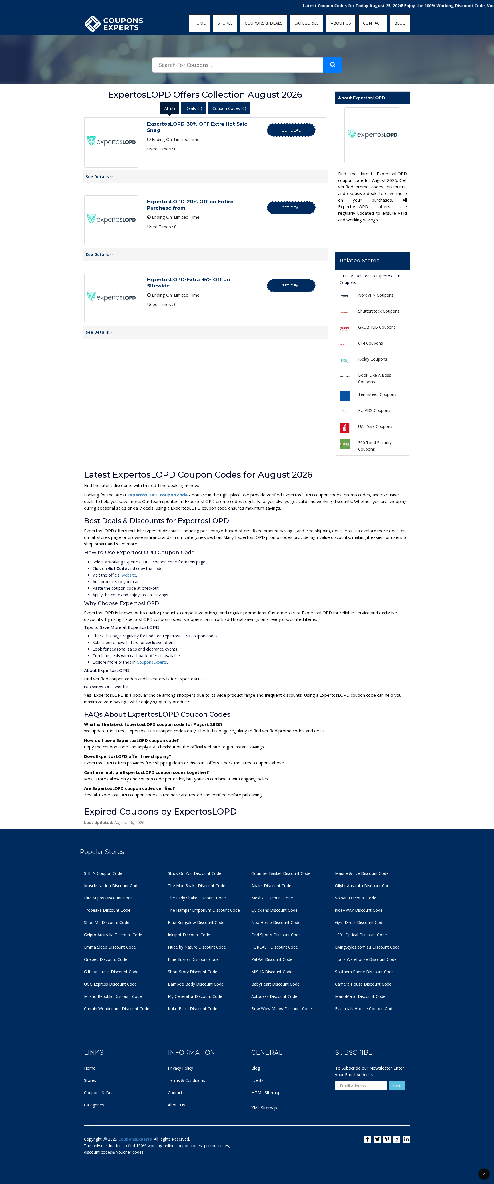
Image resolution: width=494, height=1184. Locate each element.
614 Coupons (370, 343)
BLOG (399, 23)
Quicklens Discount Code (274, 910)
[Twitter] (377, 1139)
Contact (175, 1092)
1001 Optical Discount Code (361, 934)
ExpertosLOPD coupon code (158, 495)
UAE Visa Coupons (375, 426)
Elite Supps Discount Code (108, 898)
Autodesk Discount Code (274, 996)
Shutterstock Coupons (378, 311)
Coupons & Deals (100, 1092)
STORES (225, 23)
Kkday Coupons (372, 359)
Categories (94, 1105)
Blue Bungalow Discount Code (196, 922)
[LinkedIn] (406, 1139)
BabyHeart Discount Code (275, 984)
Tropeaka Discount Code (107, 910)
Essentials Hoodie (351, 1008)
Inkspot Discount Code (189, 934)
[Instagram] (396, 1139)
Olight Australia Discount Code (363, 885)
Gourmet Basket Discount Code (280, 873)
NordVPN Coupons (375, 295)
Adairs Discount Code (271, 885)
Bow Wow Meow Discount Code (281, 1008)
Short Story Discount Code (192, 971)
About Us (176, 1105)
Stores (90, 1080)
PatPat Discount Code (271, 959)
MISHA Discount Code (271, 971)
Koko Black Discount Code (192, 1008)
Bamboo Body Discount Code (196, 984)
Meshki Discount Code (272, 898)
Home (89, 1068)
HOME (200, 23)
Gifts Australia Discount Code (111, 971)
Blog (255, 1068)
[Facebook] (367, 1139)
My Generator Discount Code (195, 996)
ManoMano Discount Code (360, 996)
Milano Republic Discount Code (113, 996)
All (169, 108)
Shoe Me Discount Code (106, 922)
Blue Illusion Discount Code (193, 959)
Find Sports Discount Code (276, 934)
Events (257, 1080)
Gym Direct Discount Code (360, 922)
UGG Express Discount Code (110, 984)
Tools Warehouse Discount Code (366, 959)
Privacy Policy (180, 1068)
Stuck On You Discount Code (194, 873)
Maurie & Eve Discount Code (362, 873)
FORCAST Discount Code (274, 947)
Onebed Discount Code (105, 959)
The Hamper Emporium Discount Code (204, 910)
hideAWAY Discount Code (359, 910)
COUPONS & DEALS (263, 23)
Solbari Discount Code (355, 898)
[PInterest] (387, 1139)
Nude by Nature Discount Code (197, 947)
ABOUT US (341, 23)
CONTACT (372, 23)
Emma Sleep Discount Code (110, 947)
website (129, 575)
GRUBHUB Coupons (377, 327)
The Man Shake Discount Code (196, 885)
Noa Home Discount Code (275, 922)
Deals (193, 108)
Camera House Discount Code (363, 984)
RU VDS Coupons (374, 410)
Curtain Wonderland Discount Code (116, 1008)
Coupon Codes (229, 108)
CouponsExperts (152, 662)
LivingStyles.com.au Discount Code (367, 947)
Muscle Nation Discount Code (112, 885)
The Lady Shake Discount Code (197, 898)
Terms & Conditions (186, 1080)
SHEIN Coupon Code (103, 873)
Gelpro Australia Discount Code (113, 934)
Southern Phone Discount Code (364, 971)
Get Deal (291, 130)
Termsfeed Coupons (377, 394)
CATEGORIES (306, 23)
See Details (98, 176)
